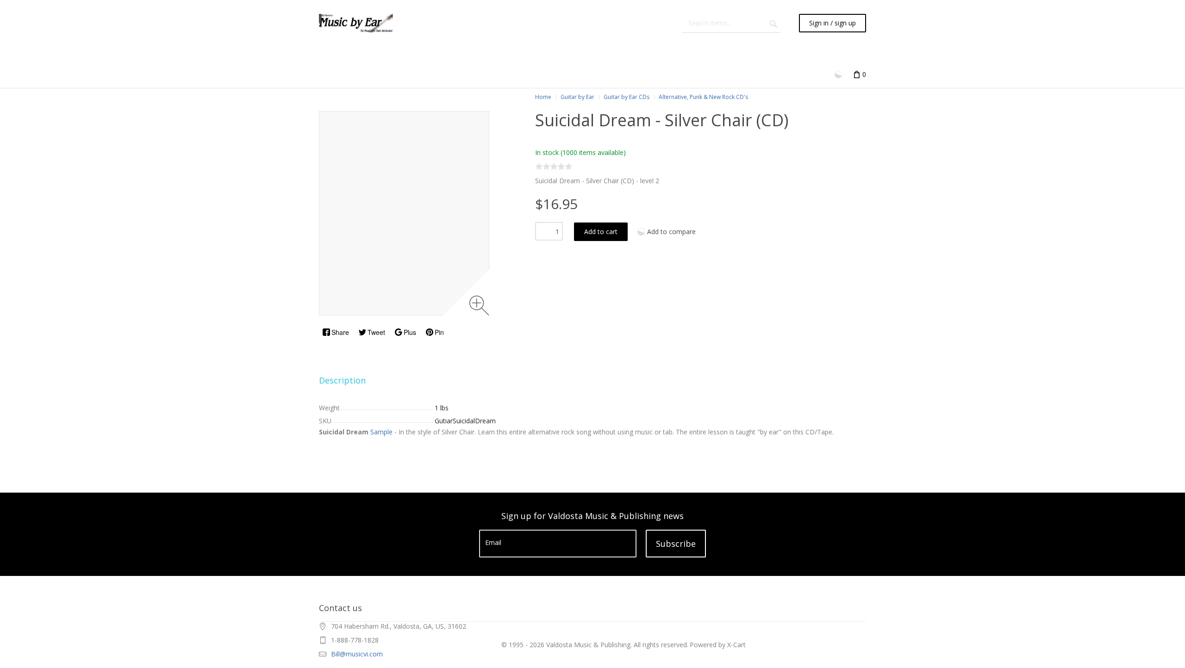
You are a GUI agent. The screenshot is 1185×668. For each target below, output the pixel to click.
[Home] (356, 23)
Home (543, 97)
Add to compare (671, 231)
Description (342, 380)
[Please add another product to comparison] (839, 73)
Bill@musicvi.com (357, 653)
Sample (381, 431)
